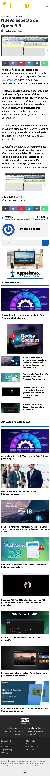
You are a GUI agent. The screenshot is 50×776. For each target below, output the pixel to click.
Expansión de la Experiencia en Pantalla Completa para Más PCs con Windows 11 (24, 674)
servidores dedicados (27, 766)
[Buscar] (45, 243)
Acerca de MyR (30, 734)
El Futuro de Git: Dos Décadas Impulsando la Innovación (33, 407)
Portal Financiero (32, 747)
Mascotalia (30, 741)
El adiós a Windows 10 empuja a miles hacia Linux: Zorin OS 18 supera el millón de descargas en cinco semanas (35, 362)
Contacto (18, 734)
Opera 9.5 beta (9, 79)
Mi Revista (30, 750)
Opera (18, 196)
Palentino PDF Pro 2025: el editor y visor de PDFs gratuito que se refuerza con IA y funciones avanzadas (35, 393)
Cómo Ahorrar (31, 744)
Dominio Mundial (7, 744)
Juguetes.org (6, 750)
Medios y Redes (36, 728)
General (5, 16)
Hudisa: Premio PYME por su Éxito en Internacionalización (18, 492)
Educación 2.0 (6, 741)
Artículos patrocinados (14, 731)
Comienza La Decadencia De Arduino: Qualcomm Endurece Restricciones (35, 376)
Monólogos (5, 752)
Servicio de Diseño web (34, 731)
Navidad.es (5, 747)
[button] (25, 772)
